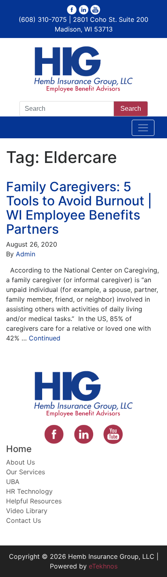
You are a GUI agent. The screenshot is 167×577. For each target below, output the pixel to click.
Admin (25, 254)
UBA (12, 482)
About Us (20, 462)
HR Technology (29, 491)
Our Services (25, 472)
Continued (44, 338)
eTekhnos (103, 566)
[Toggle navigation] (143, 128)
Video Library (26, 511)
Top (158, 566)
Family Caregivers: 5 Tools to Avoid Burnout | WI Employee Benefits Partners (79, 208)
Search (130, 108)
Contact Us (23, 520)
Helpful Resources (34, 501)
